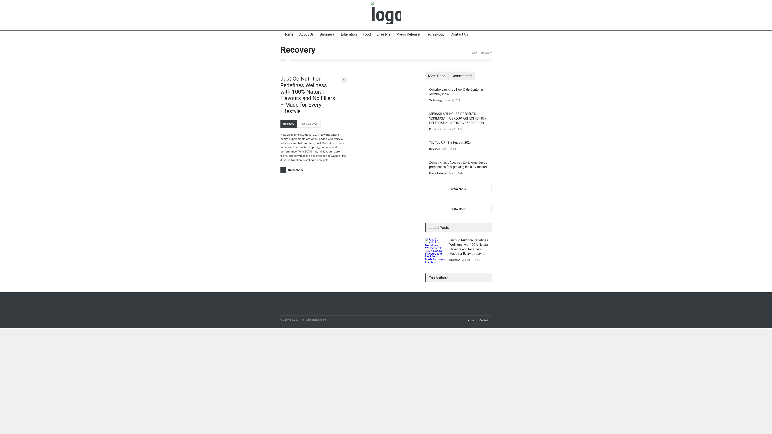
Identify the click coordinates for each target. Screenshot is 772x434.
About (471, 320)
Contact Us (459, 34)
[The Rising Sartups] (386, 14)
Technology (435, 34)
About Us (306, 34)
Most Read (436, 76)
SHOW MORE (458, 188)
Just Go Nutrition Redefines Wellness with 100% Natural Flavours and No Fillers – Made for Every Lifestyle (307, 95)
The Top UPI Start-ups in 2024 (450, 142)
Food (367, 34)
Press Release (408, 34)
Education (349, 34)
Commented (462, 76)
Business (327, 34)
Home (288, 34)
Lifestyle (384, 34)
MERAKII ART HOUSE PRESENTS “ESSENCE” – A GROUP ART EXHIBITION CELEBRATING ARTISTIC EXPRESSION (458, 118)
